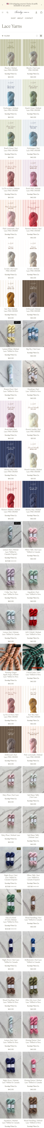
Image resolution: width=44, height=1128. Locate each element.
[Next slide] (41, 4)
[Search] (7, 12)
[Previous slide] (2, 4)
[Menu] (2, 12)
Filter (7, 36)
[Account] (36, 12)
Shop (13, 18)
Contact (29, 18)
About (20, 18)
